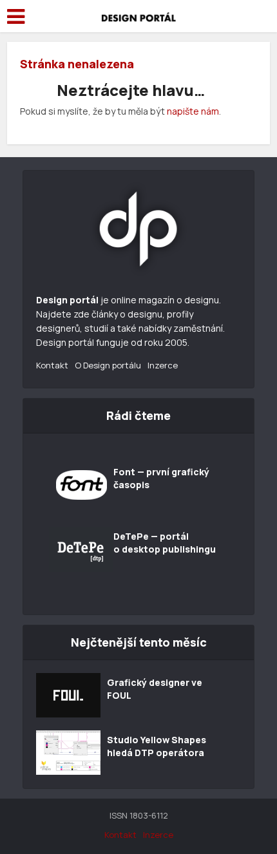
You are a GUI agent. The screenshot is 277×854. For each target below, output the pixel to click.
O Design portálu (108, 365)
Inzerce (163, 365)
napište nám (193, 111)
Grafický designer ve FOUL (154, 688)
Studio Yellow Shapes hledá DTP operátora (156, 746)
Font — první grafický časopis (161, 478)
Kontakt (52, 365)
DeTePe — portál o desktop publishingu (164, 542)
